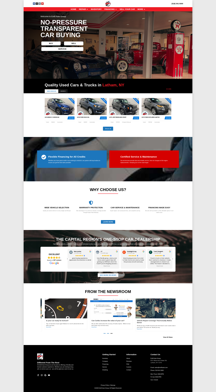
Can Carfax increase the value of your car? (59, 320)
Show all (108, 129)
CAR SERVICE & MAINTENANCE (125, 208)
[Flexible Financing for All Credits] (43, 157)
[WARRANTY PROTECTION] (91, 203)
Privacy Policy (105, 385)
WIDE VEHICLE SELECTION (56, 208)
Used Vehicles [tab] (51, 91)
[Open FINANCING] (116, 9)
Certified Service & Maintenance (138, 156)
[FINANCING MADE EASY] (159, 203)
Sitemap (112, 385)
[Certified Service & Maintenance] (115, 157)
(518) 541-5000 (177, 4)
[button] (67, 259)
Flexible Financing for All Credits (66, 156)
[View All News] (175, 337)
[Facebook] (34, 3)
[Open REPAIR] (87, 9)
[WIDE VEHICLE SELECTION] (57, 203)
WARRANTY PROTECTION (91, 208)
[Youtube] (42, 3)
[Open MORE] (144, 9)
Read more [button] (80, 266)
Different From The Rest (48, 363)
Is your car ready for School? (144, 320)
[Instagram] (37, 3)
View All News (168, 337)
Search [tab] (63, 91)
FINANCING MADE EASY (159, 208)
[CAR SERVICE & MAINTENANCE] (125, 203)
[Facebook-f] (38, 375)
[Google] (39, 3)
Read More (45, 327)
